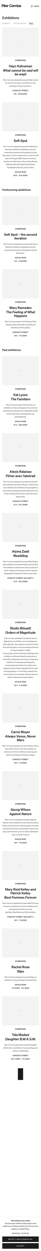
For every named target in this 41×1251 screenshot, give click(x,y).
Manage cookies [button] (20, 1233)
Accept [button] (21, 1246)
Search (32, 6)
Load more (25, 1076)
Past (31, 23)
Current (6, 23)
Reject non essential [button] (20, 1239)
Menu (36, 6)
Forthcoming (19, 23)
